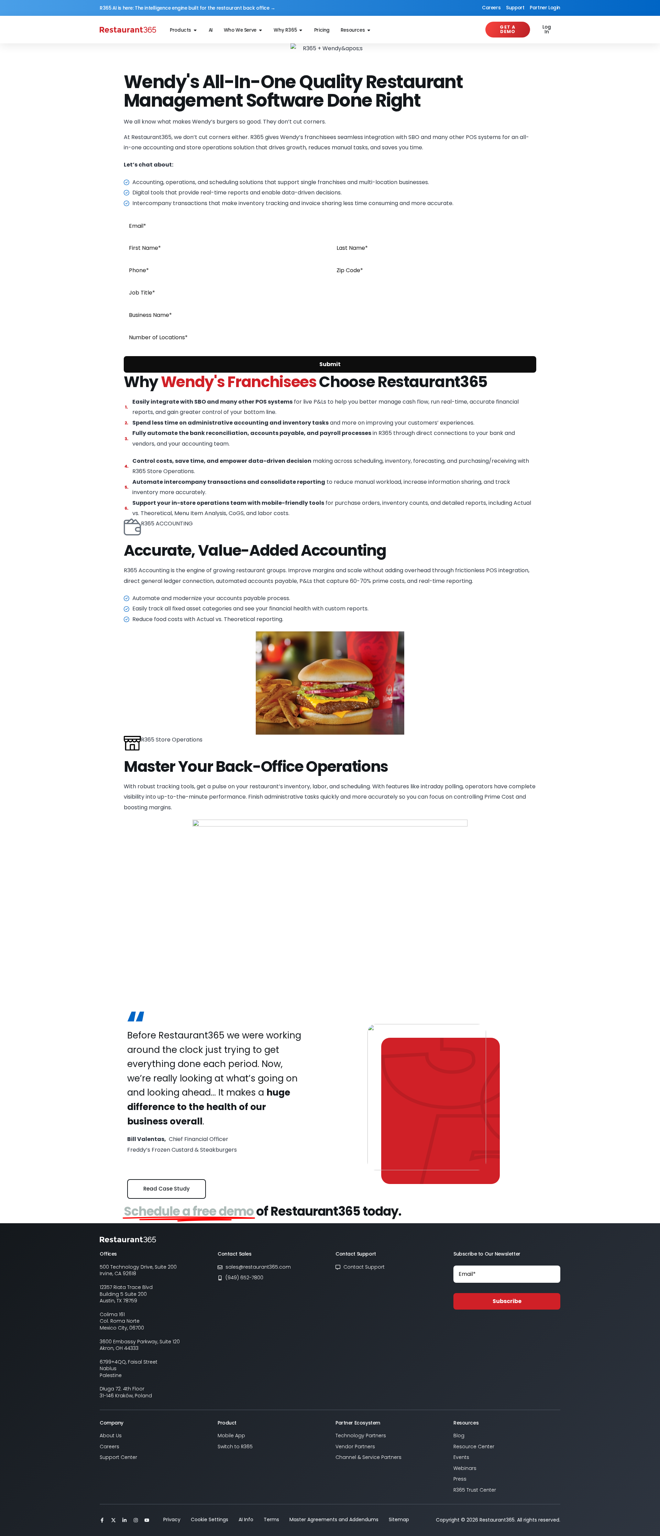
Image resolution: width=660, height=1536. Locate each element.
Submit (330, 364)
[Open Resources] (368, 30)
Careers (491, 7)
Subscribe (507, 1301)
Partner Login (545, 7)
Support (515, 7)
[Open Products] (195, 30)
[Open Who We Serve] (260, 30)
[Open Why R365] (300, 30)
